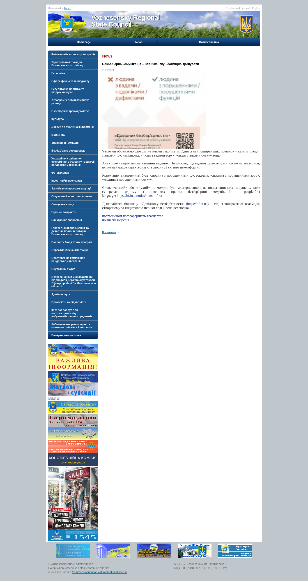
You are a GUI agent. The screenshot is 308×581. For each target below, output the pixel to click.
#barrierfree (155, 216)
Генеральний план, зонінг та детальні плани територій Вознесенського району (70, 231)
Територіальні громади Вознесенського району (67, 64)
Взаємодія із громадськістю (70, 111)
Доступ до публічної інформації (72, 127)
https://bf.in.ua (197, 204)
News (67, 8)
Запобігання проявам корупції (71, 188)
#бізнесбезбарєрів (115, 220)
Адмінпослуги (60, 294)
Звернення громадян (65, 142)
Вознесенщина (209, 42)
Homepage (84, 42)
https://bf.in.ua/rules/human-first (139, 196)
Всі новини (109, 232)
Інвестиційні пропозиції (66, 180)
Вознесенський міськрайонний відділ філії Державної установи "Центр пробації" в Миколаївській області (73, 281)
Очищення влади (62, 204)
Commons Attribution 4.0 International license (99, 572)
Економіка (58, 73)
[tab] (73, 54)
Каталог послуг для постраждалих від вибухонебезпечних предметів (71, 313)
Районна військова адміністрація (73, 54)
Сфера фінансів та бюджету (70, 81)
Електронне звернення (66, 220)
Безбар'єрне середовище (68, 150)
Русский (245, 8)
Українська (232, 8)
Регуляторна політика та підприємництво (67, 91)
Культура (57, 119)
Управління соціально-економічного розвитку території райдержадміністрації (72, 161)
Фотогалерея (60, 172)
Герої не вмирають (63, 212)
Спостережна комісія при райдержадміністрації (68, 259)
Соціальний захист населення (71, 196)
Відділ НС (58, 134)
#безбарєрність (134, 216)
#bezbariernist (112, 216)
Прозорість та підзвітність (68, 302)
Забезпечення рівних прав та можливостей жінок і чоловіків (71, 326)
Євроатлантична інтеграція (69, 250)
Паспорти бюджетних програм (71, 242)
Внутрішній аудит (63, 269)
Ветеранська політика (66, 335)
